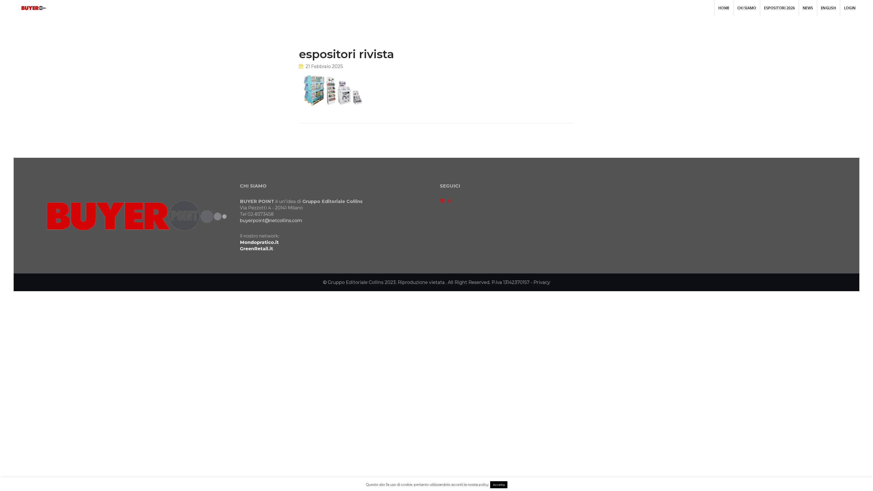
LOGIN (849, 7)
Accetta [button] (499, 484)
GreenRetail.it (256, 248)
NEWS (808, 7)
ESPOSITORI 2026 (779, 7)
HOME (723, 7)
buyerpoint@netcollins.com (271, 220)
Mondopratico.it (259, 242)
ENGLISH (828, 7)
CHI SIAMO (746, 7)
